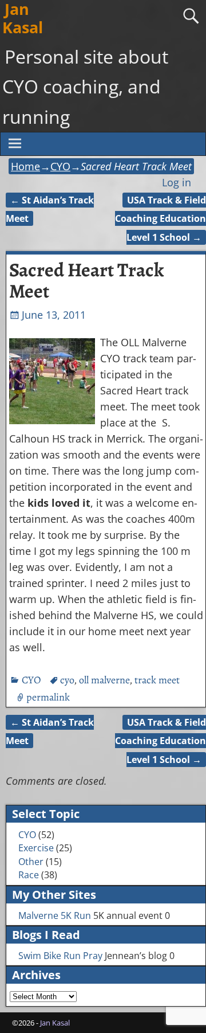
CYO (60, 166)
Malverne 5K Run (54, 915)
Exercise (36, 848)
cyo (67, 680)
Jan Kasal (55, 1023)
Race (28, 874)
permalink (48, 697)
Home (25, 166)
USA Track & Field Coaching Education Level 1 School (160, 219)
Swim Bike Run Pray (60, 955)
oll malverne (104, 680)
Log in (176, 182)
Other (30, 861)
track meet (157, 680)
